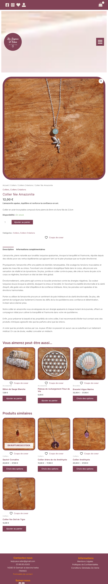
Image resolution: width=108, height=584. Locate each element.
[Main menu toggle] (100, 42)
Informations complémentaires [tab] (30, 249)
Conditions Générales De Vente (85, 568)
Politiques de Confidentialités (85, 564)
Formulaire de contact (23, 574)
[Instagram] (13, 5)
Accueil (6, 185)
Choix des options (85, 398)
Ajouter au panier (22, 222)
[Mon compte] (24, 5)
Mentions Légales (85, 561)
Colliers (13, 185)
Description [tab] (8, 249)
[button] (101, 81)
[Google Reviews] (18, 5)
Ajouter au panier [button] (14, 398)
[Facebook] (7, 5)
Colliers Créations (25, 185)
